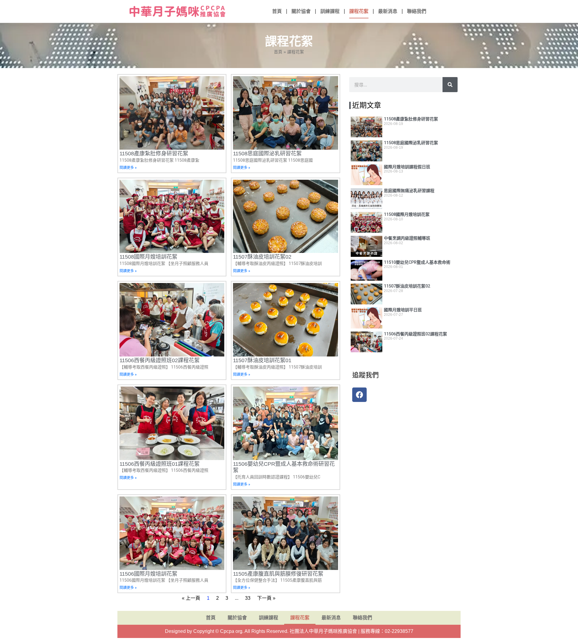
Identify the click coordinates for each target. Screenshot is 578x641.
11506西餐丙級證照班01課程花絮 (160, 464)
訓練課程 (330, 11)
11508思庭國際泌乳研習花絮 (267, 154)
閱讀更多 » (128, 168)
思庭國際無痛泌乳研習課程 (409, 190)
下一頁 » (266, 598)
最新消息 (387, 11)
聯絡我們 (416, 11)
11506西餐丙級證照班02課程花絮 (160, 360)
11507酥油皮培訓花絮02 (262, 257)
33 (247, 598)
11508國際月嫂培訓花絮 (148, 257)
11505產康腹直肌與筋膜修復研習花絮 (278, 574)
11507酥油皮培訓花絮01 (262, 360)
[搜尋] (450, 84)
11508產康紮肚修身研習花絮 (154, 154)
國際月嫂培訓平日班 (403, 309)
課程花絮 (358, 11)
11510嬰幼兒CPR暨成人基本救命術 (417, 262)
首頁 (277, 11)
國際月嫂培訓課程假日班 (407, 166)
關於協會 (301, 11)
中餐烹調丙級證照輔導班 (407, 238)
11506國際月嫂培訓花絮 (148, 574)
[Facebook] (359, 394)
